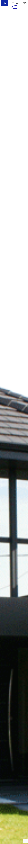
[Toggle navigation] (13, 3)
